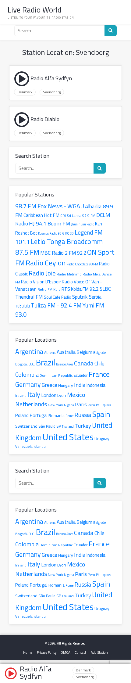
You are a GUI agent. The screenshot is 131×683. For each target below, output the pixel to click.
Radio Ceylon (46, 263)
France (99, 374)
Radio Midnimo (69, 274)
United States (68, 437)
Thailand (68, 426)
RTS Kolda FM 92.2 (80, 289)
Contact (80, 652)
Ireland (21, 395)
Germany (28, 384)
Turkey (83, 426)
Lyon (61, 395)
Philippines (103, 405)
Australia (66, 352)
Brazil (45, 362)
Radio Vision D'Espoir (41, 282)
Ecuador (81, 375)
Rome (69, 416)
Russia (82, 414)
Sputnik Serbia (86, 296)
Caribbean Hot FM (41, 215)
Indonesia (95, 385)
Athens (50, 352)
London (48, 395)
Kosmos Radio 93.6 (51, 233)
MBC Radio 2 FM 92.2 (63, 252)
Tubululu (22, 306)
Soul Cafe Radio (57, 297)
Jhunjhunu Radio (82, 224)
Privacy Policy (46, 652)
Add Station (99, 652)
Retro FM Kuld (49, 289)
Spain (101, 414)
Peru (91, 405)
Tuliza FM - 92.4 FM (56, 305)
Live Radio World (35, 9)
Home (27, 652)
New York (55, 404)
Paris (81, 404)
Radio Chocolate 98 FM (82, 264)
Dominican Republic (56, 375)
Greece (49, 385)
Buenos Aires (64, 364)
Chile (99, 363)
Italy (33, 394)
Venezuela (24, 446)
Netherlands (31, 404)
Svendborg (52, 92)
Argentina (29, 351)
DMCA (65, 652)
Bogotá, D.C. (25, 364)
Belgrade (99, 352)
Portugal (39, 415)
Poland (22, 415)
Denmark (24, 92)
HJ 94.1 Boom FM (49, 223)
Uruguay (101, 439)
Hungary (65, 385)
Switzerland (26, 426)
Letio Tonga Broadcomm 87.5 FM (59, 247)
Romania (56, 415)
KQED (69, 233)
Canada (84, 363)
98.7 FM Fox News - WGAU (49, 206)
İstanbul (40, 446)
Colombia (27, 374)
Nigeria (69, 405)
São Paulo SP (49, 426)
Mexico (76, 394)
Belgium (84, 352)
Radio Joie (42, 273)
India (79, 385)
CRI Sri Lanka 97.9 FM (77, 215)
